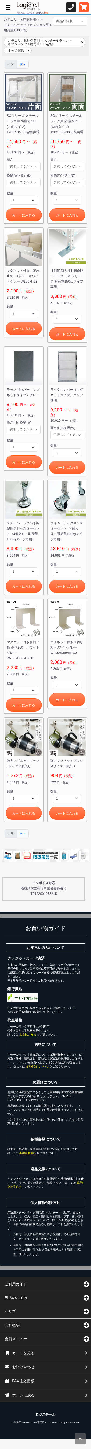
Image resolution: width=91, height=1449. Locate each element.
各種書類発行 (28, 1153)
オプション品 (39, 25)
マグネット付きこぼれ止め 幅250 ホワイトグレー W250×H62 (23, 276)
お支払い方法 (28, 1034)
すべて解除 (16, 50)
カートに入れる (23, 215)
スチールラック (15, 25)
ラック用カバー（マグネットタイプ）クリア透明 (66, 395)
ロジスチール (45, 1414)
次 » (23, 64)
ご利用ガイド (16, 1284)
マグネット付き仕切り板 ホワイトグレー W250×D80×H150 (66, 647)
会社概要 (12, 1325)
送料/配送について (37, 1066)
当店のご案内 (16, 1298)
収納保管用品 (29, 19)
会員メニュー (16, 1339)
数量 (10, 193)
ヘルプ (10, 1311)
